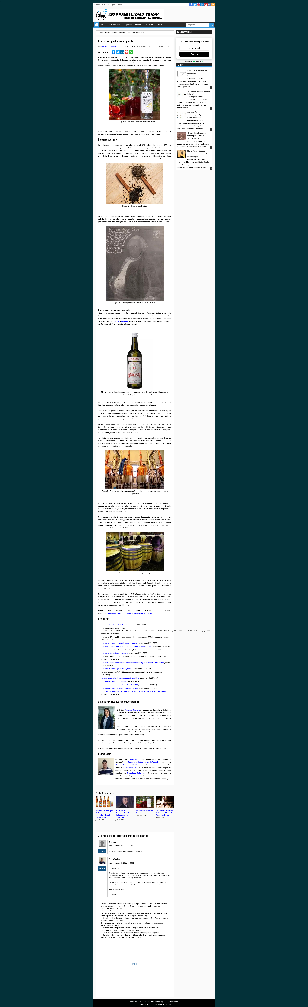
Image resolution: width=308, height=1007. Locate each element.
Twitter (195, 4)
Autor (120, 5)
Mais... (160, 25)
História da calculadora (196, 133)
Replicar (102, 851)
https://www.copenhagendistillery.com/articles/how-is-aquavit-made (126, 646)
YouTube (206, 4)
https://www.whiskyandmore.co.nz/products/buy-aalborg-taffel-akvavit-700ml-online (132, 663)
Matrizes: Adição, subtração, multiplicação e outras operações (198, 115)
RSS (213, 4)
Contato (97, 5)
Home (96, 25)
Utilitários (105, 5)
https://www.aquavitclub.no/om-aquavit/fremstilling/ (120, 678)
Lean (130, 765)
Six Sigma (136, 765)
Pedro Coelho (109, 46)
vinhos (116, 321)
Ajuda (113, 5)
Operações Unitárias (133, 25)
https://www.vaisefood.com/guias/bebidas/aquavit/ (119, 643)
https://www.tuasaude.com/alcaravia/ (114, 653)
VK (209, 4)
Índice (103, 25)
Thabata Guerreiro (132, 710)
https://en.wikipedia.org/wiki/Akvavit (114, 625)
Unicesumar (121, 721)
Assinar (194, 54)
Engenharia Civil (130, 768)
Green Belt (120, 765)
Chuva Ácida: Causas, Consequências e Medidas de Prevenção (198, 154)
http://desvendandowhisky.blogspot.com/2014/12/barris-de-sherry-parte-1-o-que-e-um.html (135, 691)
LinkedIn (202, 4)
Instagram (198, 4)
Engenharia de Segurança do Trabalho (144, 762)
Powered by (188, 61)
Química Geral (114, 25)
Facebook (191, 4)
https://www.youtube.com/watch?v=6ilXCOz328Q (119, 685)
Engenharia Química (135, 773)
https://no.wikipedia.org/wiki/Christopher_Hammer (119, 688)
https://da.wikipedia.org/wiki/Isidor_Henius (116, 669)
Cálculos (149, 25)
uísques (124, 321)
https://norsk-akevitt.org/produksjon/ (114, 681)
